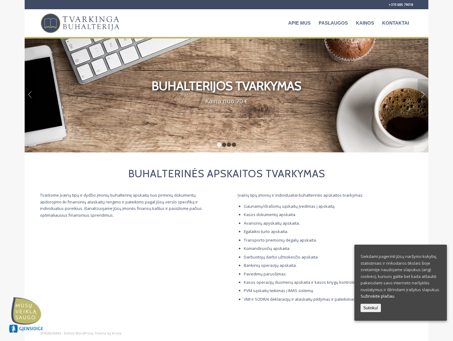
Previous (30, 94)
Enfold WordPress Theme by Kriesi (92, 333)
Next (423, 94)
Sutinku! (370, 308)
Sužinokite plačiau (377, 296)
